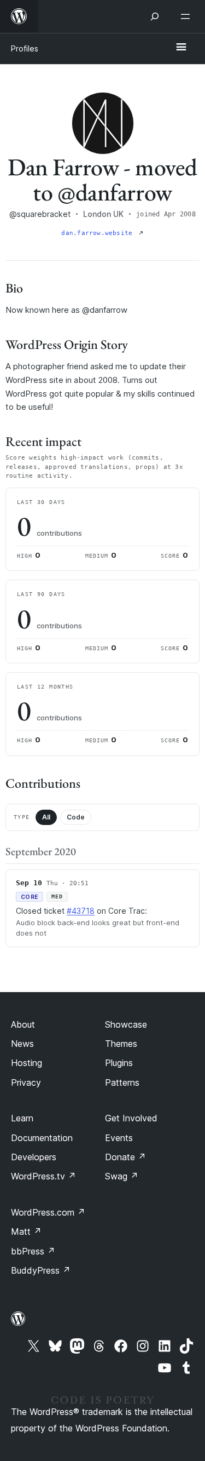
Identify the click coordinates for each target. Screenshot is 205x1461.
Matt (26, 1231)
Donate (125, 1156)
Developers (33, 1156)
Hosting (26, 1062)
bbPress (33, 1251)
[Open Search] (154, 16)
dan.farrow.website (98, 233)
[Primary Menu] (181, 47)
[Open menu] (187, 16)
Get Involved (131, 1118)
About (23, 1024)
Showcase (126, 1024)
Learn (22, 1118)
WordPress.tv (43, 1176)
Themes (121, 1043)
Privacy (26, 1082)
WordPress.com (48, 1212)
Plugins (119, 1062)
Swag (121, 1176)
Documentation (42, 1137)
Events (119, 1137)
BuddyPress (41, 1270)
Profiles (24, 48)
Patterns (122, 1082)
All (46, 817)
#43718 (81, 910)
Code (76, 817)
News (22, 1043)
